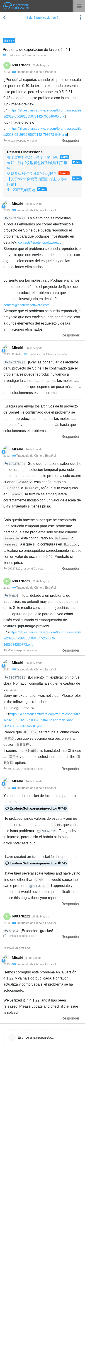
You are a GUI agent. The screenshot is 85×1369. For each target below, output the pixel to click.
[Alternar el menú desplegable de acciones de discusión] (80, 17)
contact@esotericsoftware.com (41, 242)
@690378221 (47, 831)
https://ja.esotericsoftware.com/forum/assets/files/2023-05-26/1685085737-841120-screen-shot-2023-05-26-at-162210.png (41, 720)
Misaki (13, 595)
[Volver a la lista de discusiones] (4, 17)
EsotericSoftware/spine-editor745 (38, 808)
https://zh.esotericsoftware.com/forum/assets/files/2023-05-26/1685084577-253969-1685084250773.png (42, 638)
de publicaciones (41, 17)
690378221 (17, 218)
